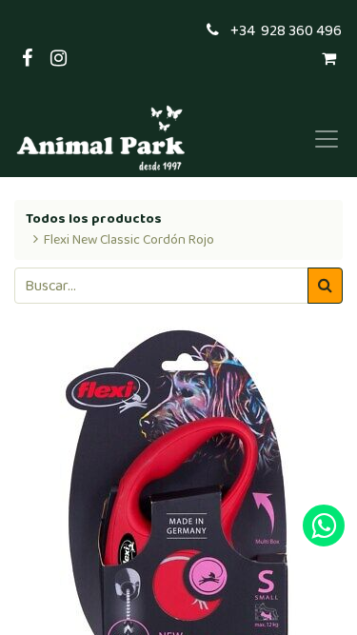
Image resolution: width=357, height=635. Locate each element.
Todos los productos (94, 219)
